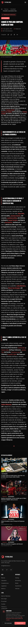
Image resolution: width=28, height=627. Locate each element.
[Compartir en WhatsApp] (11, 34)
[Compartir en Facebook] (14, 34)
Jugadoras (3, 585)
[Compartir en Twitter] (8, 34)
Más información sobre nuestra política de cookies (14, 619)
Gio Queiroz (8, 222)
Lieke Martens (20, 286)
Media (16, 583)
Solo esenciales (8, 623)
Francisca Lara (15, 352)
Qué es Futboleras (5, 596)
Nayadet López (12, 354)
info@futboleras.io (5, 565)
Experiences (18, 585)
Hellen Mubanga (6, 404)
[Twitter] (6, 569)
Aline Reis (21, 213)
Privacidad (3, 601)
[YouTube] (11, 569)
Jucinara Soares (15, 216)
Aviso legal (3, 598)
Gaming (17, 577)
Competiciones (5, 583)
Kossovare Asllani (6, 112)
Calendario (4, 580)
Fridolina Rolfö (10, 110)
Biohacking (18, 580)
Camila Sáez (21, 347)
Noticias (6, 9)
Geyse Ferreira (12, 220)
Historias (17, 588)
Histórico (3, 588)
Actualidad (13, 9)
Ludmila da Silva (12, 218)
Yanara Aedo (5, 350)
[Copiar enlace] (17, 34)
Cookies (3, 604)
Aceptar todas (20, 623)
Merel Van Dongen (14, 288)
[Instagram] (2, 569)
